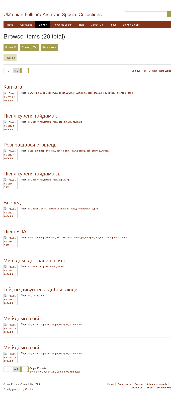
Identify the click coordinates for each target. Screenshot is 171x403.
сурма (62, 179)
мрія (63, 237)
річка (46, 266)
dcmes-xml (49, 371)
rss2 (77, 371)
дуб (48, 150)
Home (10, 24)
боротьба (52, 92)
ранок (77, 237)
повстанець (84, 208)
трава (105, 150)
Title (144, 70)
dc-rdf (39, 371)
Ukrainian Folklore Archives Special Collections (53, 14)
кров (90, 92)
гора (55, 121)
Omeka (29, 389)
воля (43, 208)
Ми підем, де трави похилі (34, 260)
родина (81, 150)
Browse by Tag (29, 47)
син (107, 237)
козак (35, 295)
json (58, 371)
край (83, 92)
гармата (52, 208)
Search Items (49, 47)
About (113, 24)
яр (80, 121)
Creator (153, 70)
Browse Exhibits (131, 24)
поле (75, 121)
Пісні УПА (15, 231)
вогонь (36, 208)
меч (42, 295)
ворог (62, 92)
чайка (60, 266)
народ (73, 208)
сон (89, 150)
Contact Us (97, 24)
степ (130, 92)
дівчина (63, 121)
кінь (53, 150)
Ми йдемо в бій (21, 318)
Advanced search (63, 24)
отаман (98, 92)
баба (30, 150)
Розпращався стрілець (30, 144)
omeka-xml (68, 371)
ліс (69, 121)
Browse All (10, 47)
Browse (43, 24)
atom (32, 371)
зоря (35, 266)
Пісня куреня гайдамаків (32, 173)
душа (69, 92)
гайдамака (45, 121)
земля (76, 92)
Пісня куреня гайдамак (30, 115)
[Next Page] (25, 71)
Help (81, 24)
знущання (63, 208)
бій (44, 92)
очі (104, 92)
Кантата (13, 86)
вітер (42, 150)
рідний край (69, 150)
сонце (111, 92)
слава (72, 324)
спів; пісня (121, 92)
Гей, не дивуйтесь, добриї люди (40, 289)
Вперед (12, 202)
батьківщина (35, 92)
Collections (26, 24)
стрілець (96, 150)
